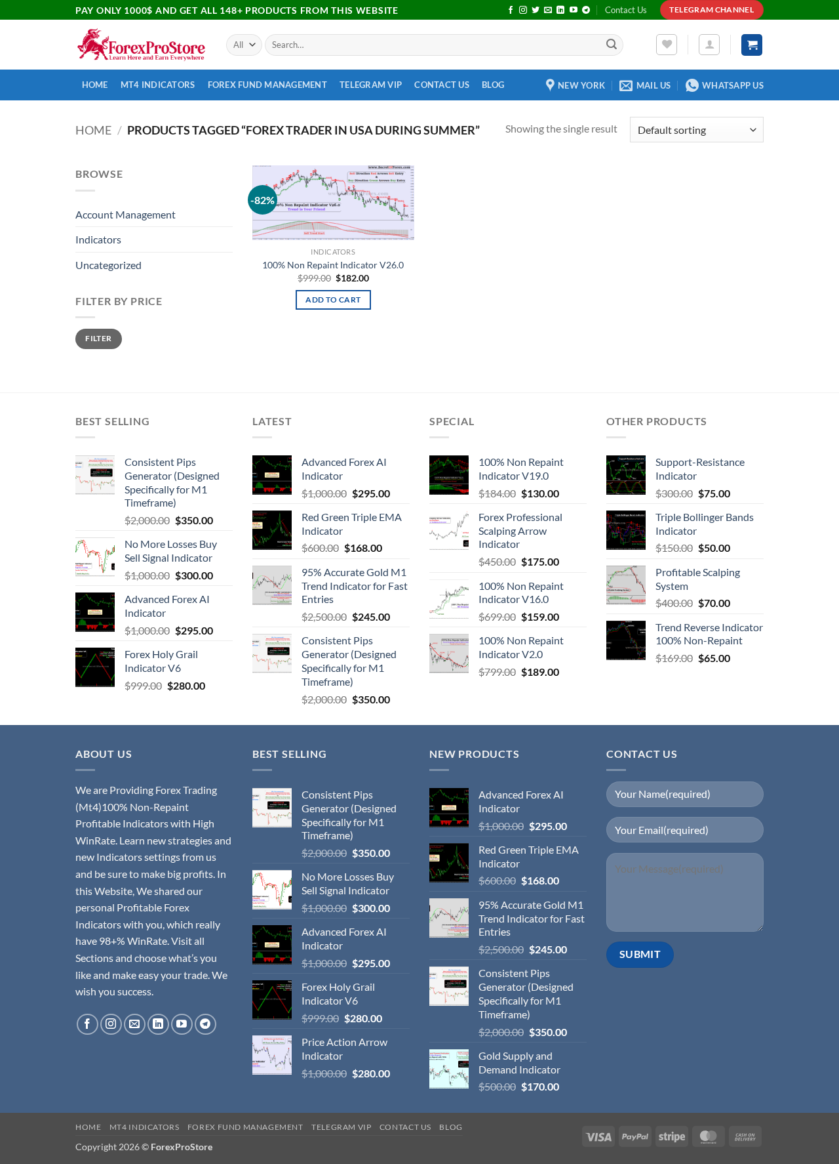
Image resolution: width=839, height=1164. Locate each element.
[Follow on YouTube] (573, 10)
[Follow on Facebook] (511, 10)
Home (95, 84)
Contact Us (626, 10)
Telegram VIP (371, 84)
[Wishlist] (666, 44)
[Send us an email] (548, 10)
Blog (493, 84)
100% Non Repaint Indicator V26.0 (333, 264)
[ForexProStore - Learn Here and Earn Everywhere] (140, 45)
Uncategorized (108, 265)
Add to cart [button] (333, 299)
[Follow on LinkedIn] (560, 10)
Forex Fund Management (267, 84)
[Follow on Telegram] (586, 10)
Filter (98, 338)
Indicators (98, 239)
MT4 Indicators (158, 84)
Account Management (125, 214)
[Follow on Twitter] (535, 10)
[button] (709, 44)
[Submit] (611, 45)
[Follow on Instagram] (523, 10)
